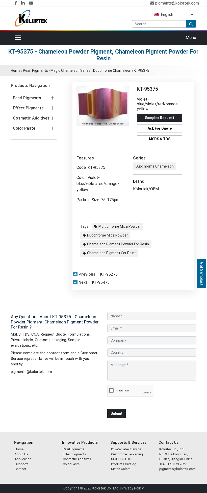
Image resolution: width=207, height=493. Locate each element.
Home (15, 70)
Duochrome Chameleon (112, 70)
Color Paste (24, 128)
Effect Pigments (28, 108)
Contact (20, 469)
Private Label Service (126, 449)
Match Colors (121, 469)
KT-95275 (98, 274)
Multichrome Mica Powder (119, 226)
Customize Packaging (127, 454)
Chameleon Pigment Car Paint (111, 253)
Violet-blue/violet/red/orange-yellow (158, 104)
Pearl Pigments (35, 70)
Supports (22, 464)
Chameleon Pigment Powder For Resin (118, 244)
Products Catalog (123, 464)
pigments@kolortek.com (176, 3)
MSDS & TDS (159, 139)
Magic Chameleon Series (70, 70)
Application (23, 459)
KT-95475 (94, 282)
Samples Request (159, 118)
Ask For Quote (160, 128)
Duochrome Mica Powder (107, 235)
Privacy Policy (132, 488)
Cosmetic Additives (31, 118)
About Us (21, 454)
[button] (53, 98)
